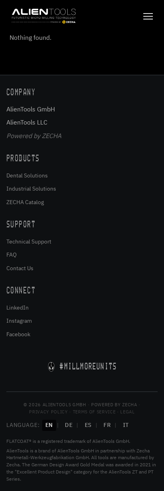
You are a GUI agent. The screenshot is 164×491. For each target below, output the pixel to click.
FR (107, 425)
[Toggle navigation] (148, 16)
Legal (127, 412)
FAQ (11, 254)
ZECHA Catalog (25, 202)
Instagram (19, 320)
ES (88, 425)
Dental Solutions (27, 175)
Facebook (18, 334)
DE (68, 425)
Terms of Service (94, 412)
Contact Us (19, 268)
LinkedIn (17, 307)
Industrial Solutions (31, 188)
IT (126, 425)
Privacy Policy (48, 412)
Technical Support (28, 241)
